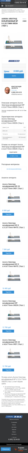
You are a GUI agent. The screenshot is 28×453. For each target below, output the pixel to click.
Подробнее (8, 214)
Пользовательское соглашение (14, 444)
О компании (14, 422)
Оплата (14, 425)
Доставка (14, 427)
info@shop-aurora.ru (16, 94)
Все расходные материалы (14, 169)
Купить (14, 76)
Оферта (14, 432)
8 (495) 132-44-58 (14, 439)
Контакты (14, 434)
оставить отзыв (14, 156)
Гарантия (14, 429)
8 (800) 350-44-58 (20, 3)
